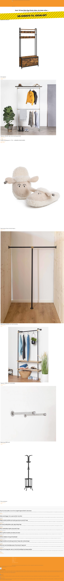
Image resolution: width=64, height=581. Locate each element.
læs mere (1, 513)
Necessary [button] (1, 573)
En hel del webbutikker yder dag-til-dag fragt (10, 524)
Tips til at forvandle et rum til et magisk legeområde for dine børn (16, 510)
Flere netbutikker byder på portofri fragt (9, 528)
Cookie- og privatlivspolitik (15, 563)
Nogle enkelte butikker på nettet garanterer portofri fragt (14, 520)
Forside (13, 557)
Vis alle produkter (16, 4)
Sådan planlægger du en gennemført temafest (11, 516)
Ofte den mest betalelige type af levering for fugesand (13, 545)
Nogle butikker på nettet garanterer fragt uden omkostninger (15, 541)
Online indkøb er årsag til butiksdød (8, 537)
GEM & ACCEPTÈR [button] (2, 580)
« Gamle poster (2, 553)
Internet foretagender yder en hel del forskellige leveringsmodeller (16, 549)
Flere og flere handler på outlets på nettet (10, 532)
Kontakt (13, 564)
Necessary (2, 574)
